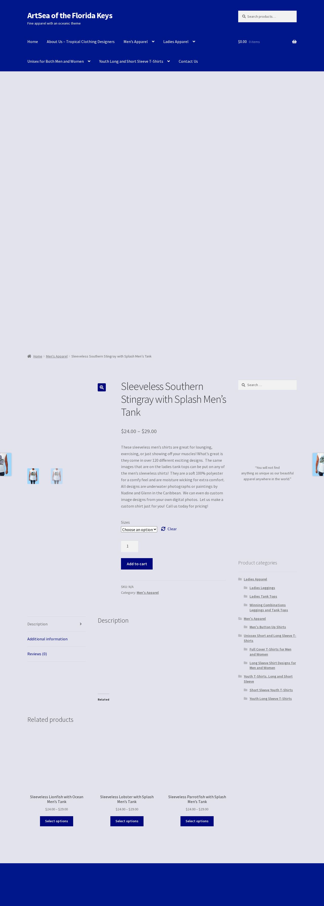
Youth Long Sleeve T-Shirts (271, 698)
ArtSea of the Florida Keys (69, 15)
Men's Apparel (57, 356)
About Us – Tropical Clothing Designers (81, 41)
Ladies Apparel (176, 41)
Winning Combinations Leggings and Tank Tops (269, 607)
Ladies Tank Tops (263, 596)
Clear (172, 528)
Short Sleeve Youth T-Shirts (271, 690)
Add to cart (137, 563)
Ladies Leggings (262, 587)
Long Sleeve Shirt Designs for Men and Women (273, 665)
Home (32, 41)
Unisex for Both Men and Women (55, 61)
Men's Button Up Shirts (268, 627)
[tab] (56, 624)
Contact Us (188, 61)
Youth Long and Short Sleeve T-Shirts (131, 61)
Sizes (125, 522)
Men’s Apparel (136, 41)
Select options (56, 821)
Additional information (47, 638)
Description (37, 623)
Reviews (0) (37, 653)
